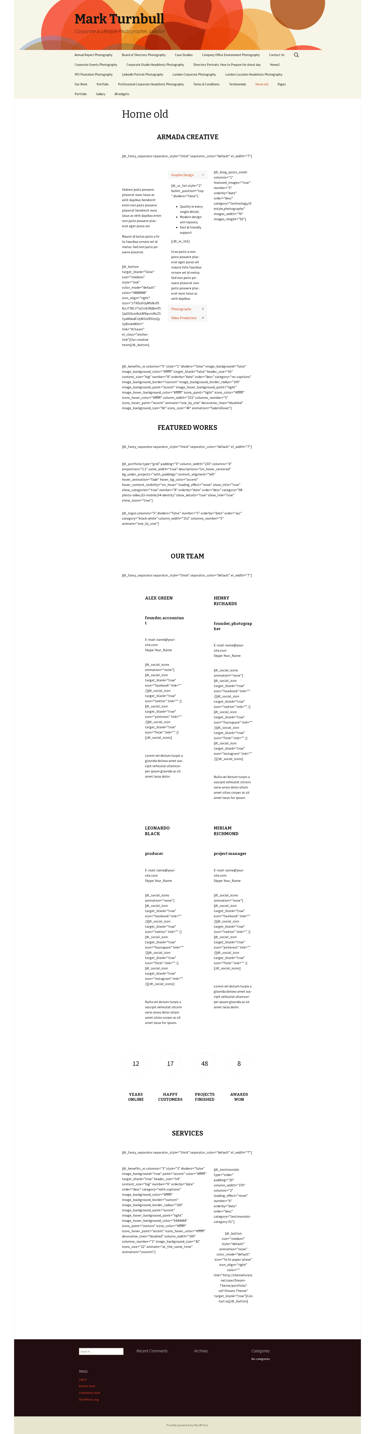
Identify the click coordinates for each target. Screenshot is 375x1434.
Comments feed (89, 1393)
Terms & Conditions (206, 84)
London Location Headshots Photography (253, 74)
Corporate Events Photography (96, 65)
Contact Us (277, 55)
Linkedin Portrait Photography (142, 74)
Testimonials (237, 84)
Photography (181, 309)
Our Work (81, 84)
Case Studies (184, 55)
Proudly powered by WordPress (187, 1425)
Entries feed (87, 1386)
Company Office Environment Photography (231, 55)
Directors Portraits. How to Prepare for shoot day (227, 65)
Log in (83, 1379)
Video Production (184, 318)
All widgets (122, 94)
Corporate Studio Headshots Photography (155, 65)
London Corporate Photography (194, 74)
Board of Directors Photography (144, 55)
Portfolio (103, 84)
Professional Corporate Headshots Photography (151, 84)
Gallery (100, 94)
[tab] (187, 175)
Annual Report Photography (93, 55)
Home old (261, 84)
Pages (282, 84)
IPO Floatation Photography (94, 74)
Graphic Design (182, 175)
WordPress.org (89, 1399)
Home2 (275, 65)
